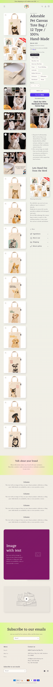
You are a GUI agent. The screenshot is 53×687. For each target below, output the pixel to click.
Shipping (32, 45)
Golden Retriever (36, 73)
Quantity (32, 82)
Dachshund (34, 79)
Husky (42, 79)
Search (5, 650)
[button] (4, 6)
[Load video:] (26, 599)
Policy (5, 656)
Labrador (34, 70)
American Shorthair (37, 64)
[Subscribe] (37, 638)
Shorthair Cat (35, 60)
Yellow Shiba (35, 57)
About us (6, 653)
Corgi (33, 67)
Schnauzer (34, 76)
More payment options (40, 98)
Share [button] (33, 229)
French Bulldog (42, 67)
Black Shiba (35, 54)
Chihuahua (43, 76)
